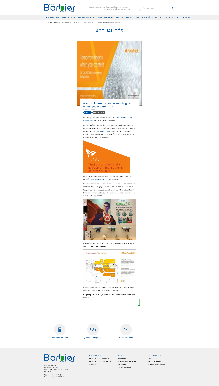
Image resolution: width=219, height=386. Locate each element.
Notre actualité (98, 112)
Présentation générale (127, 361)
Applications (68, 17)
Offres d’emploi (124, 367)
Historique (122, 364)
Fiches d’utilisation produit (158, 364)
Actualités (161, 17)
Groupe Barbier (86, 17)
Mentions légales (154, 361)
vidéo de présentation (94, 179)
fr (169, 2)
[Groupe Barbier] (59, 8)
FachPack (104, 131)
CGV (149, 358)
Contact (173, 17)
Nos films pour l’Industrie (99, 358)
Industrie (87, 112)
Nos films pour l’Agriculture (100, 361)
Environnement (104, 17)
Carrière (185, 17)
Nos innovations (130, 17)
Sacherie (92, 364)
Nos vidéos (147, 17)
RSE (117, 17)
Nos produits (52, 17)
